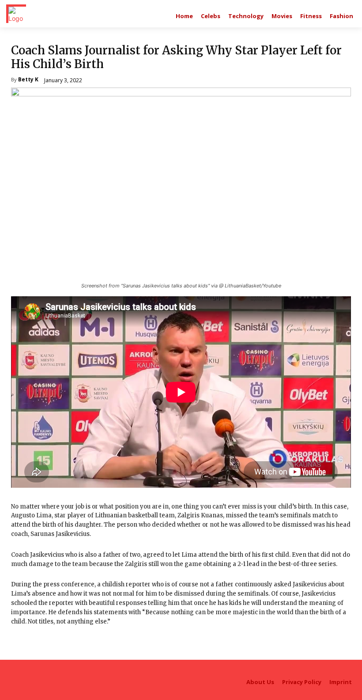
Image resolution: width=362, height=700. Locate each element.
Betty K (28, 80)
